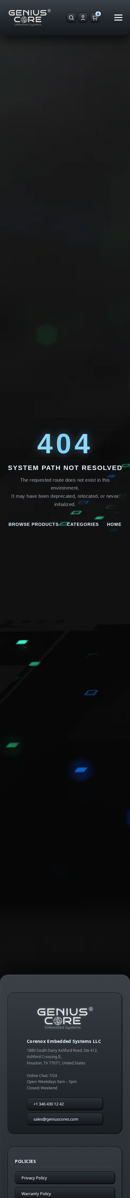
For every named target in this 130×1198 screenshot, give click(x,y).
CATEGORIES (83, 524)
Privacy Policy (34, 1178)
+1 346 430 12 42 (48, 1104)
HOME (114, 524)
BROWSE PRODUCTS (34, 524)
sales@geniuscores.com (55, 1119)
